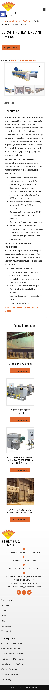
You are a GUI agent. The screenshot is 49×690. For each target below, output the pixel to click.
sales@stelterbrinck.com (32, 576)
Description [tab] (9, 102)
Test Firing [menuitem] (6, 679)
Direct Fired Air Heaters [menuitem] (12, 653)
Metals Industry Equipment (20, 21)
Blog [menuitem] (3, 620)
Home (4, 21)
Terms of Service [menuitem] (8, 631)
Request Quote (10, 47)
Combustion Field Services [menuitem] (13, 643)
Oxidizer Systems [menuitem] (9, 669)
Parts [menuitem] (3, 615)
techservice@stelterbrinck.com (24, 583)
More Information (20, 371)
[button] (40, 67)
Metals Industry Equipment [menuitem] (13, 664)
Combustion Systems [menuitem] (10, 648)
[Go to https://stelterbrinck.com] (20, 9)
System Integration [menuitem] (9, 674)
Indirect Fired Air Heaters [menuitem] (12, 659)
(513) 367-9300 (28, 560)
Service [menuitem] (4, 610)
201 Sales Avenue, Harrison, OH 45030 (24, 552)
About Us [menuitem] (5, 605)
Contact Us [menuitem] (6, 626)
